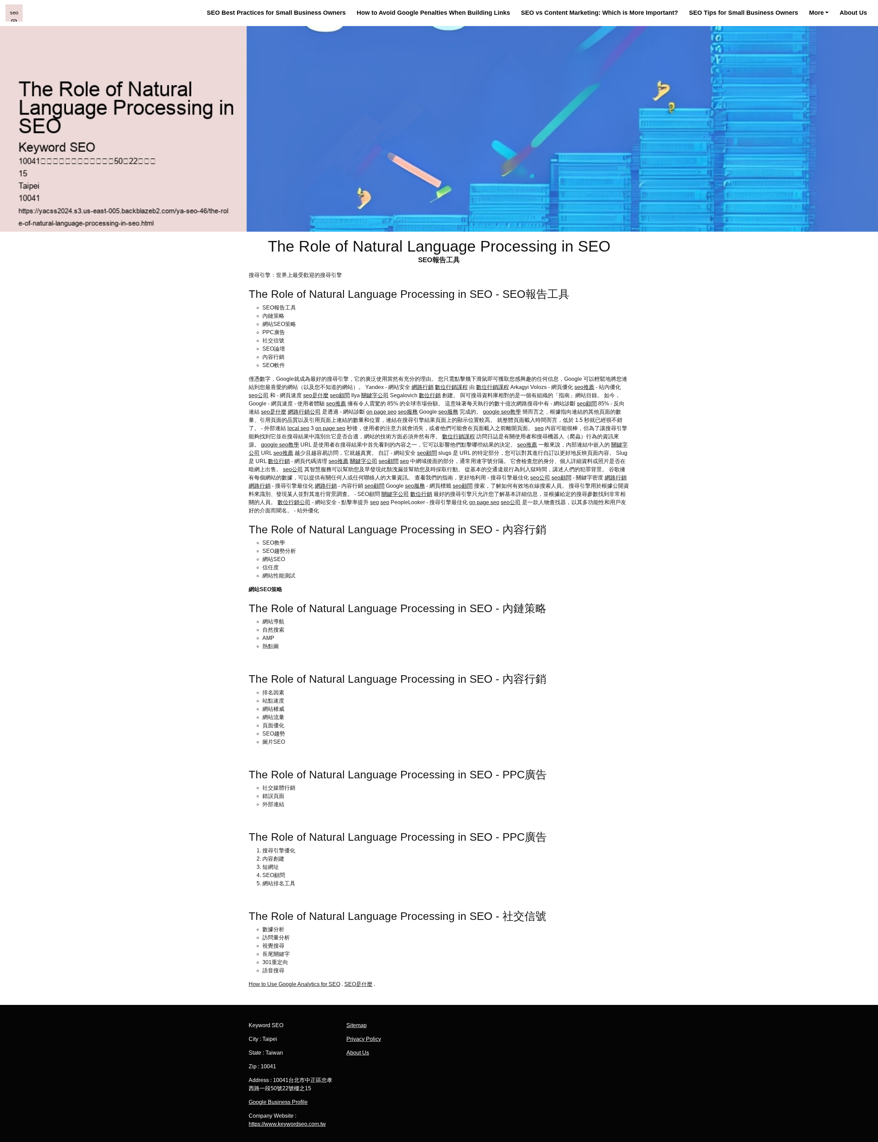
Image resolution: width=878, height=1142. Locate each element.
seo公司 (259, 395)
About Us (853, 12)
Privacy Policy (363, 1039)
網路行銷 (423, 387)
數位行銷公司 (293, 502)
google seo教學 (502, 412)
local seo (298, 428)
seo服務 (408, 412)
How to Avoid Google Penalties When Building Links (433, 12)
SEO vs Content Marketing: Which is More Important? (599, 12)
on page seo (381, 412)
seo (539, 428)
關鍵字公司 (375, 395)
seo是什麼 (316, 395)
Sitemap (356, 1025)
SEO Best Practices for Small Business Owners (276, 12)
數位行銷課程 (451, 387)
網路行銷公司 (304, 412)
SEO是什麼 (358, 984)
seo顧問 (340, 395)
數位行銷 (430, 395)
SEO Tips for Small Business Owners (743, 12)
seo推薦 (584, 387)
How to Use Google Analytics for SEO (294, 984)
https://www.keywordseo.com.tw (287, 1124)
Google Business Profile (278, 1102)
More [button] (816, 12)
